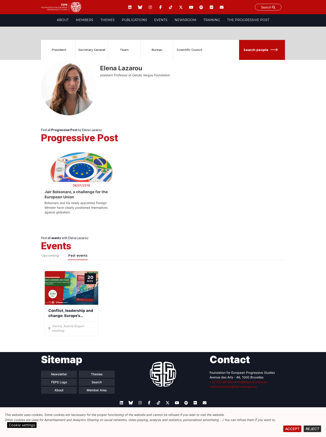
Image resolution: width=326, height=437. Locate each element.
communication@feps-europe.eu (233, 386)
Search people (256, 50)
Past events (78, 256)
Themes (107, 20)
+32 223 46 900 (222, 382)
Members (84, 20)
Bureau (156, 49)
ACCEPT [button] (292, 429)
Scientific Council (189, 49)
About (63, 20)
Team (124, 49)
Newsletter (59, 374)
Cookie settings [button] (22, 425)
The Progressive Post (248, 20)
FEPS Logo (59, 382)
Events (160, 20)
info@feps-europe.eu (252, 382)
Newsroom (185, 20)
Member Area (97, 390)
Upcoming (50, 256)
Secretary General (91, 49)
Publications (134, 20)
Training (211, 20)
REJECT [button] (312, 429)
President (59, 49)
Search (266, 7)
